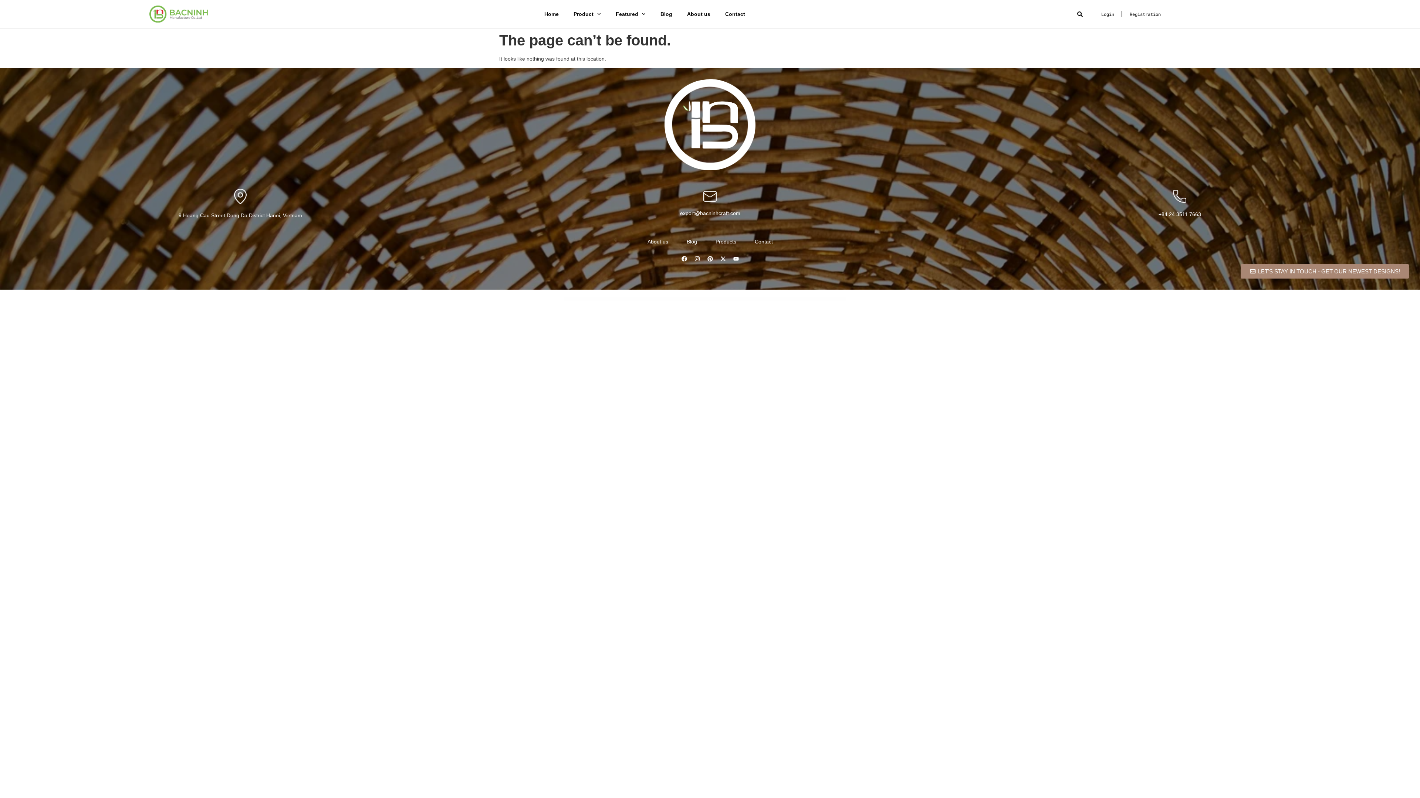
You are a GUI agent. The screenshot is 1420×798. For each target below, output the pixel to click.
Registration (1145, 14)
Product (584, 14)
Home (551, 14)
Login (1107, 14)
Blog (666, 14)
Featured (627, 14)
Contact (735, 14)
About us (698, 14)
